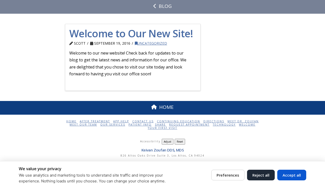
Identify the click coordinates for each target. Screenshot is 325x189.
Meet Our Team (83, 124)
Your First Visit (162, 128)
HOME (166, 107)
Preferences (228, 175)
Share (160, 124)
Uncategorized (152, 43)
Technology (224, 124)
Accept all (292, 175)
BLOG (165, 6)
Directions (213, 121)
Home (71, 121)
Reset (180, 141)
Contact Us (143, 121)
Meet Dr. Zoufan (243, 121)
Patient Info (140, 124)
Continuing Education (178, 121)
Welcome (247, 124)
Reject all (260, 175)
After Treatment (95, 121)
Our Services (112, 124)
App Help (121, 121)
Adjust (167, 141)
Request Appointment (189, 124)
